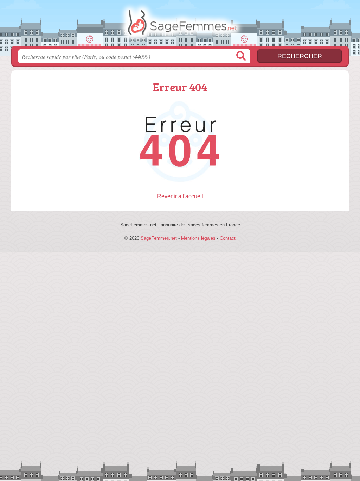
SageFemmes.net (180, 25)
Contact (228, 238)
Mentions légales (198, 238)
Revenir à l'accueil (180, 196)
